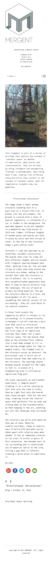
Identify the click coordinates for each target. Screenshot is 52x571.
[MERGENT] (19, 23)
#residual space (13, 501)
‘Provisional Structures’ (23, 485)
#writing (27, 501)
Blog (7, 490)
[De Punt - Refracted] (6, 481)
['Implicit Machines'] (11, 481)
